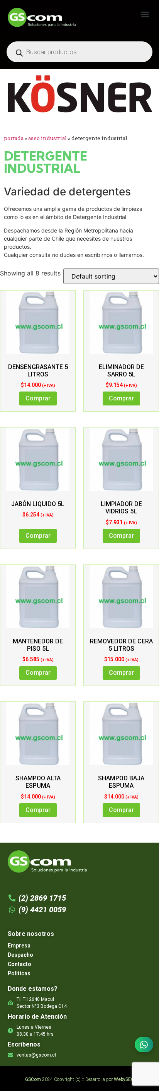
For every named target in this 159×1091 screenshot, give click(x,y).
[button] (145, 14)
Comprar (38, 398)
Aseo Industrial (47, 138)
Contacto (19, 964)
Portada (14, 138)
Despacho (20, 955)
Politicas (19, 973)
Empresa (19, 945)
